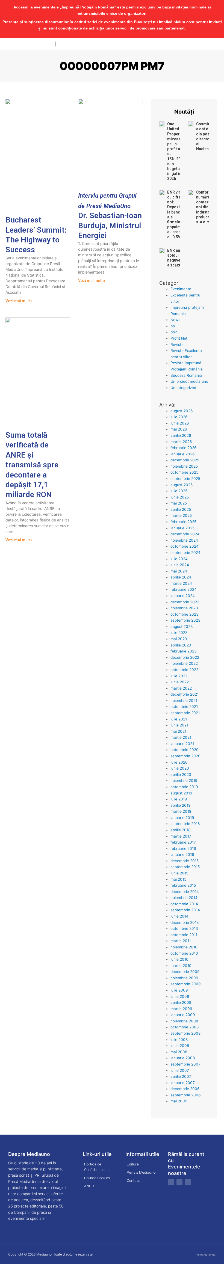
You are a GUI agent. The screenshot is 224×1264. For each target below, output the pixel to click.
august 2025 (181, 485)
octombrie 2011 (183, 935)
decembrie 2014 (184, 891)
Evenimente (180, 289)
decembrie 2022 (184, 657)
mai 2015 (178, 879)
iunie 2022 (179, 682)
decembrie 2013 (184, 922)
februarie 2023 (183, 651)
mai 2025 (178, 503)
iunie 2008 (179, 1045)
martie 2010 (180, 965)
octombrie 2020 (184, 749)
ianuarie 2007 (182, 1083)
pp (172, 326)
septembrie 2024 (185, 552)
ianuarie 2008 (182, 1058)
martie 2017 (180, 836)
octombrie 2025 (184, 472)
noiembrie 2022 (184, 663)
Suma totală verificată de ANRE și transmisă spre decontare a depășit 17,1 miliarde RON (31, 465)
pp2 (173, 332)
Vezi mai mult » (19, 301)
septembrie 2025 (185, 478)
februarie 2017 (183, 842)
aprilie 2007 (180, 1076)
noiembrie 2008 (184, 1021)
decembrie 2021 (184, 694)
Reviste (177, 344)
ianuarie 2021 (182, 743)
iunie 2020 (179, 768)
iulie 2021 (178, 719)
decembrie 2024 (184, 534)
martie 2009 (181, 1009)
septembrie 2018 (185, 823)
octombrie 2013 (184, 928)
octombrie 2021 (184, 706)
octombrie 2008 (184, 1027)
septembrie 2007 (185, 1064)
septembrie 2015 (185, 867)
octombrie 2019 (184, 787)
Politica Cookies (97, 1178)
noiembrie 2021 (183, 700)
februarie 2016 (183, 848)
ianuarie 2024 (182, 596)
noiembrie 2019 (184, 780)
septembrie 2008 (185, 1033)
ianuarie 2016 (182, 854)
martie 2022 (181, 688)
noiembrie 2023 (184, 608)
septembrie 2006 (185, 1095)
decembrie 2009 (185, 971)
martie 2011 (180, 941)
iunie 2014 (179, 916)
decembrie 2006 (185, 1089)
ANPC (89, 1186)
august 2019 (181, 793)
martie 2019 (180, 811)
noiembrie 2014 (184, 897)
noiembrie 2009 (184, 978)
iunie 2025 (179, 497)
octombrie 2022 (184, 669)
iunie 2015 (179, 873)
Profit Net (178, 338)
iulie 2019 (178, 799)
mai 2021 (178, 731)
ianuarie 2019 (182, 817)
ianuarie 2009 (182, 1015)
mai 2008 (178, 1052)
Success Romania (186, 375)
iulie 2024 (179, 559)
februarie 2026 (183, 448)
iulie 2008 (179, 1039)
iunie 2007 (179, 1070)
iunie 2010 (179, 959)
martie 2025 (181, 515)
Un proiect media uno (189, 381)
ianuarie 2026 (182, 454)
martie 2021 (180, 737)
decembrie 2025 (184, 460)
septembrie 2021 (185, 713)
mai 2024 (178, 571)
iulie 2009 (179, 990)
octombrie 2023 (184, 614)
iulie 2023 (179, 632)
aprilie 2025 (180, 509)
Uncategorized (183, 387)
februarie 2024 (183, 589)
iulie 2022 (178, 676)
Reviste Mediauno (141, 1172)
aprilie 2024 (180, 577)
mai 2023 (178, 639)
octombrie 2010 (184, 953)
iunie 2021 (179, 725)
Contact (133, 1180)
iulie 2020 (179, 762)
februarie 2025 (183, 522)
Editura (133, 1164)
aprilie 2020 (180, 774)
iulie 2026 (179, 417)
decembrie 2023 (184, 602)
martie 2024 (181, 583)
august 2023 (181, 626)
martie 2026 (181, 442)
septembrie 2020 (185, 756)
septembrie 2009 (185, 984)
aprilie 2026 (180, 435)
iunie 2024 (179, 565)
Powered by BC (206, 1254)
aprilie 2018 (180, 830)
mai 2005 (178, 1101)
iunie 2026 (179, 423)
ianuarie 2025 (182, 528)
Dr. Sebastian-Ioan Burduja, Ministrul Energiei (110, 216)
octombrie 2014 (184, 904)
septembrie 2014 (185, 910)
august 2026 (181, 411)
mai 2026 (178, 429)
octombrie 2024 (184, 546)
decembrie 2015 (184, 861)
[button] (220, 43)
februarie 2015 (183, 885)
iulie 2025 (178, 491)
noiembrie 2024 (184, 540)
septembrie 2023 (185, 620)
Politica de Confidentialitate (97, 1167)
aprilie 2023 (180, 645)
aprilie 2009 (180, 1002)
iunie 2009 (179, 996)
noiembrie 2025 (184, 466)
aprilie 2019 (180, 805)
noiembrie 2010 (184, 947)
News (175, 320)
